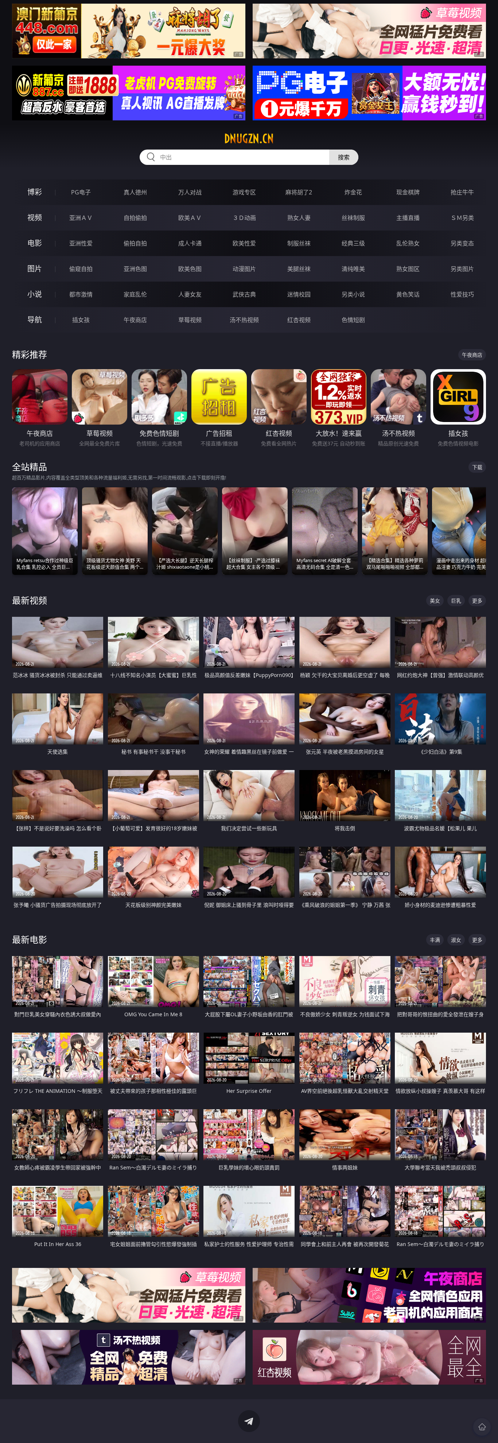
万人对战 (190, 192)
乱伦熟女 (408, 243)
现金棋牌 (408, 192)
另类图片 (462, 269)
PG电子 (81, 192)
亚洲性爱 (81, 243)
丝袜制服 (353, 218)
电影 (34, 243)
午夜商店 (135, 320)
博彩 (34, 192)
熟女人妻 (299, 218)
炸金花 (353, 192)
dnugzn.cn (249, 138)
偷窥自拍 (81, 269)
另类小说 (353, 294)
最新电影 (29, 939)
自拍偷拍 (135, 218)
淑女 (456, 939)
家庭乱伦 (135, 294)
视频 (34, 218)
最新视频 (29, 600)
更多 (477, 600)
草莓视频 (190, 320)
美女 (435, 600)
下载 (477, 467)
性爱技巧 (462, 294)
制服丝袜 (299, 243)
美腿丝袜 (299, 269)
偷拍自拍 (135, 243)
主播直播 (408, 218)
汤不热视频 (244, 320)
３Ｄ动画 (244, 218)
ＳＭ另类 (462, 218)
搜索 (344, 157)
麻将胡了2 (298, 192)
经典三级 (353, 243)
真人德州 (135, 192)
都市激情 (81, 294)
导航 (34, 320)
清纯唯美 (353, 269)
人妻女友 (190, 294)
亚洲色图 (135, 269)
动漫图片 (244, 269)
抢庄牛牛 (462, 192)
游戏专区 (244, 192)
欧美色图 (190, 269)
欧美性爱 (244, 243)
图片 (34, 269)
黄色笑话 (408, 294)
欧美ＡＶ (190, 218)
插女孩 (81, 320)
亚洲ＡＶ (81, 218)
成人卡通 (190, 243)
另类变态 (462, 243)
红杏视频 (299, 320)
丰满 (435, 939)
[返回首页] (482, 1427)
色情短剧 (353, 320)
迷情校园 (299, 294)
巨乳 (456, 600)
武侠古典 (244, 294)
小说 (34, 294)
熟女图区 (408, 269)
